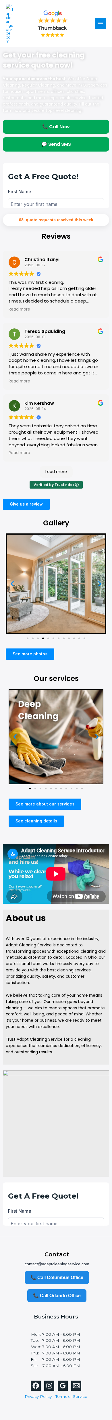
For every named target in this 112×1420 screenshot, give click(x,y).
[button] (12, 583)
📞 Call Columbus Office (56, 1277)
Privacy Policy (38, 1396)
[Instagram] (49, 1386)
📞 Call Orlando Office (57, 1295)
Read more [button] (19, 309)
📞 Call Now (56, 126)
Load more (56, 471)
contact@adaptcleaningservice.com (57, 1264)
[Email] (76, 1386)
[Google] (63, 1386)
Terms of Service (71, 1396)
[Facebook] (36, 1386)
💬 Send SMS (56, 144)
